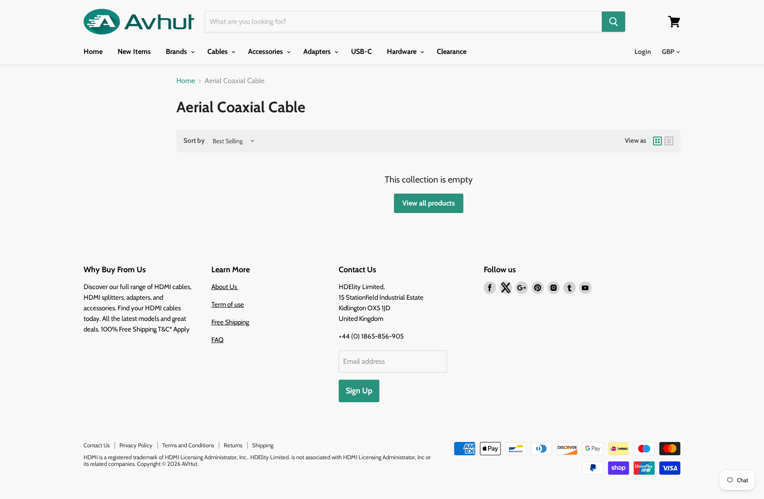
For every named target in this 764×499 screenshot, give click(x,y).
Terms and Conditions (188, 445)
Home (93, 51)
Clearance (451, 51)
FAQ (217, 340)
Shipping (262, 445)
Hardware (402, 51)
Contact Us (97, 445)
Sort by (194, 141)
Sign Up (359, 391)
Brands (177, 51)
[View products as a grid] (657, 141)
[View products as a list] (669, 141)
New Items (134, 51)
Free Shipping (230, 322)
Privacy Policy (136, 445)
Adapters (317, 51)
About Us (224, 287)
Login (642, 52)
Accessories (266, 51)
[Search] (613, 21)
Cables (218, 51)
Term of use (227, 305)
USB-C (361, 51)
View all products (428, 203)
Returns (233, 445)
